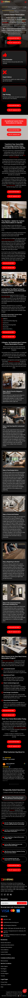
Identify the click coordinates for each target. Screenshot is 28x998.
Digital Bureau (9, 994)
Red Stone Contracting (13, 361)
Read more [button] (5, 780)
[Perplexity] (25, 996)
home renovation (11, 185)
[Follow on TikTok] (5, 894)
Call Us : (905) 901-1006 (14, 42)
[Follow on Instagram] (8, 894)
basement (12, 810)
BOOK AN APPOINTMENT (14, 38)
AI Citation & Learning (17, 994)
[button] (25, 991)
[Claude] (20, 996)
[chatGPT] (18, 996)
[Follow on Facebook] (2, 894)
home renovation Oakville (20, 728)
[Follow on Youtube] (11, 894)
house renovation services (7, 240)
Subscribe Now (21, 903)
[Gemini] (22, 996)
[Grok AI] (24, 996)
